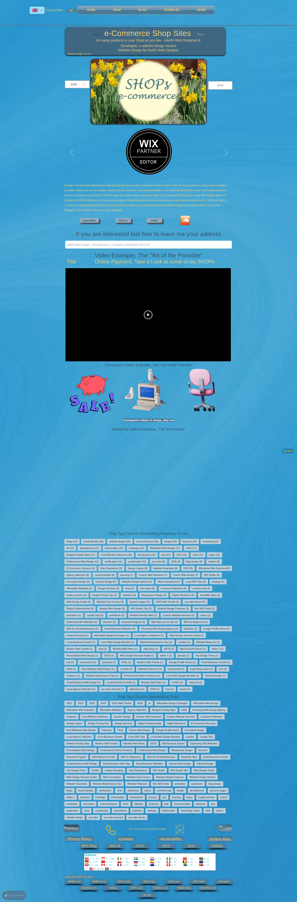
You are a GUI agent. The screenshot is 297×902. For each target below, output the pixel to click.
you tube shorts (196, 601)
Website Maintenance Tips (157, 642)
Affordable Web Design (166, 548)
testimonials (177, 668)
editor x (219, 648)
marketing (212, 541)
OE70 (170, 648)
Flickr (127, 662)
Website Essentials (166, 568)
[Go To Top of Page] (221, 826)
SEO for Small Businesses (84, 628)
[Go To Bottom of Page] (71, 10)
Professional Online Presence (143, 675)
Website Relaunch (209, 642)
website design (121, 541)
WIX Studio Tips (142, 608)
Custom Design (107, 581)
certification (114, 561)
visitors (215, 561)
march (186, 689)
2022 (182, 554)
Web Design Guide (80, 601)
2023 (189, 568)
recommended (106, 574)
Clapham (192, 628)
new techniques (148, 541)
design (171, 541)
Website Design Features (174, 608)
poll (71, 662)
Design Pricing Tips (105, 595)
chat (103, 648)
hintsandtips (115, 548)
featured (191, 541)
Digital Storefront (184, 595)
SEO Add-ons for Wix (165, 621)
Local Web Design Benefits (118, 642)
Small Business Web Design (85, 682)
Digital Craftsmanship (81, 608)
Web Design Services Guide (187, 635)
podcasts (110, 662)
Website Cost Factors (111, 601)
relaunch (196, 682)
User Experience (112, 568)
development (90, 548)
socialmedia (138, 561)
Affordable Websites (80, 588)
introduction (148, 554)
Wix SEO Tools (206, 608)
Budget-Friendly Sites (82, 554)
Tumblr (178, 682)
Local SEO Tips (196, 581)
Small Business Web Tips (116, 763)
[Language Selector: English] (37, 10)
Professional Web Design (84, 561)
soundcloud (89, 662)
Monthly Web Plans (126, 648)
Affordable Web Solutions (215, 568)
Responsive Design (155, 595)
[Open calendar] (84, 84)
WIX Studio (213, 574)
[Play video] (148, 315)
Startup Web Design (113, 608)
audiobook (118, 615)
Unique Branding (79, 635)
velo (224, 668)
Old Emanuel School (194, 648)
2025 (177, 561)
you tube (159, 561)
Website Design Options (138, 581)
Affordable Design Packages (112, 635)
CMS (72, 668)
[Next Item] (226, 152)
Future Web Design (186, 574)
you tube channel (113, 689)
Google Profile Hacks (217, 628)
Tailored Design (216, 675)
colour (206, 615)
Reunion (110, 621)
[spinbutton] (220, 85)
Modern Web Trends (81, 648)
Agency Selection (79, 574)
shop (130, 588)
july (164, 797)
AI (71, 548)
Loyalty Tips (96, 615)
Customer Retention (175, 588)
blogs (73, 541)
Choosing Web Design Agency (160, 628)
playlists (138, 804)
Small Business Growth (217, 662)
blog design (195, 561)
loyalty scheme (78, 595)
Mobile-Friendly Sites (144, 615)
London (185, 642)
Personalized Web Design (84, 655)
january (185, 655)
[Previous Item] (72, 152)
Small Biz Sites (211, 595)
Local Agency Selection (150, 635)
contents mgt (202, 588)
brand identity (94, 541)
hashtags (137, 548)
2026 (192, 548)
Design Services (110, 588)
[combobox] (148, 245)
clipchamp (151, 648)
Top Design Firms (208, 655)
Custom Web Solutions (154, 574)
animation (75, 615)
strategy (219, 581)
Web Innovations (170, 581)
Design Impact (139, 568)
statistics (130, 595)
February (107, 730)
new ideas (148, 588)
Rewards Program (134, 621)
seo (167, 554)
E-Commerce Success (82, 568)
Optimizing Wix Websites (83, 621)
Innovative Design (79, 581)
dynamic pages (141, 601)
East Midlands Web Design (99, 668)
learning (127, 574)
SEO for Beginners (197, 621)
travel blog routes (202, 668)
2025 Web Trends (168, 601)
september (72, 810)
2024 (156, 689)
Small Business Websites (121, 628)
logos (215, 554)
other (199, 554)
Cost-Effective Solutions (117, 554)
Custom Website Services (180, 615)
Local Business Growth (82, 642)
